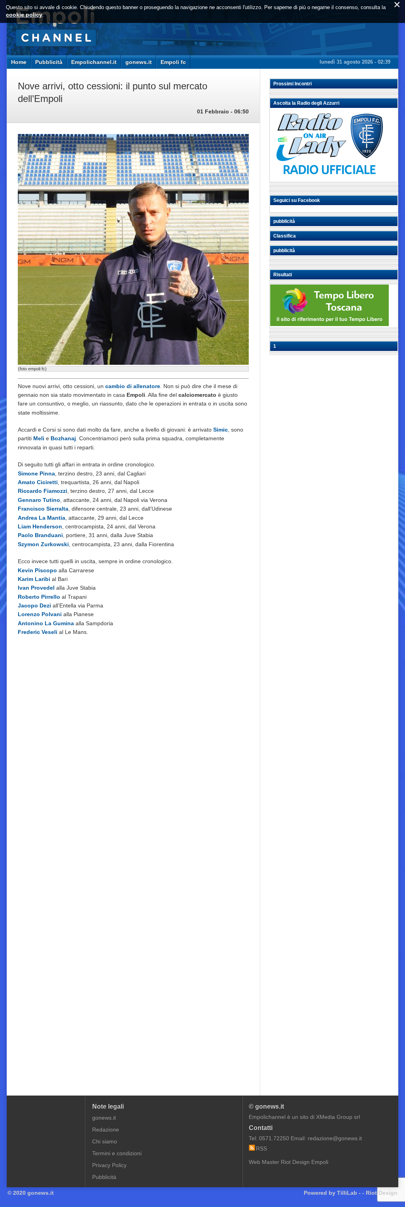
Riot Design (381, 1193)
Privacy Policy (109, 1165)
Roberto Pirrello (39, 597)
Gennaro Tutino (39, 500)
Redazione (105, 1129)
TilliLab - (349, 1193)
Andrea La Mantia (41, 518)
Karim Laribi (34, 579)
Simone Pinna (36, 473)
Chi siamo (104, 1141)
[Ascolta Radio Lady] (329, 178)
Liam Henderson (40, 526)
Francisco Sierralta (43, 508)
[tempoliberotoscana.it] (329, 324)
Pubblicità (48, 62)
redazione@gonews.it (335, 1138)
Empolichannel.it (94, 62)
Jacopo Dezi (34, 605)
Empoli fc (173, 62)
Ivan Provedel (36, 588)
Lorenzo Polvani (40, 614)
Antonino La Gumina (46, 623)
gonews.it (138, 62)
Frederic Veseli (37, 632)
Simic (220, 429)
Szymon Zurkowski (43, 544)
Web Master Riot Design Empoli (288, 1162)
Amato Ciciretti (38, 482)
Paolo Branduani (40, 535)
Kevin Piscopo (37, 570)
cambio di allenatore (132, 386)
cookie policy (24, 14)
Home (18, 62)
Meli (38, 438)
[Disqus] (133, 762)
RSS (261, 1148)
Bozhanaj (63, 438)
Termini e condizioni (117, 1153)
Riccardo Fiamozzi (42, 491)
